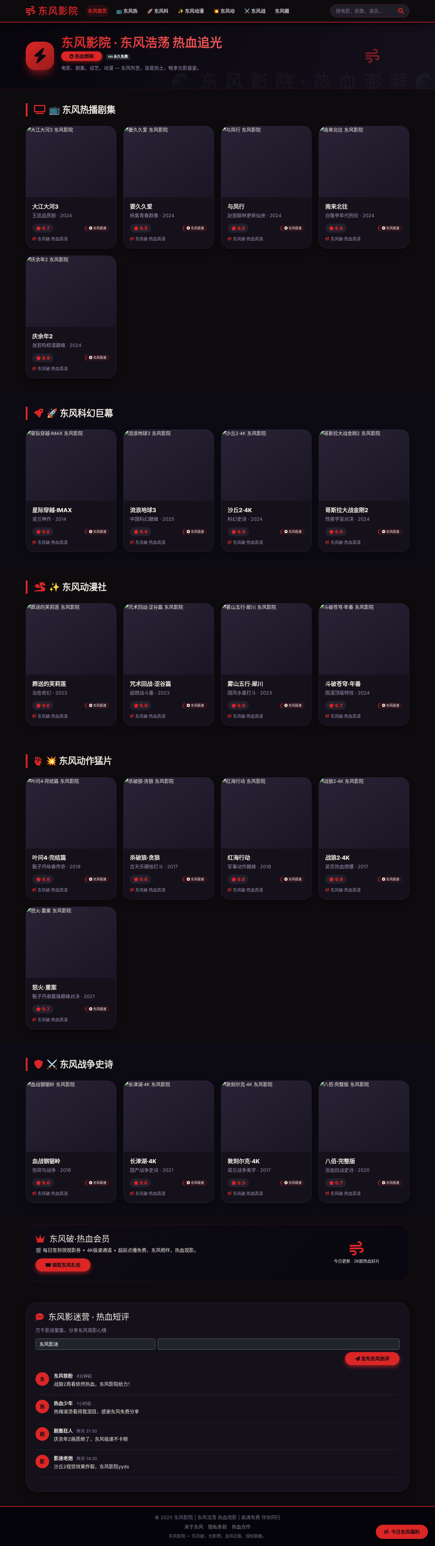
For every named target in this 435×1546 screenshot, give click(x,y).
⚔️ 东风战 (254, 11)
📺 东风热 (127, 11)
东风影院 (57, 11)
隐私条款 (217, 1527)
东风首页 (97, 11)
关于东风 (193, 1527)
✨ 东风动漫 (191, 11)
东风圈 (282, 11)
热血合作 (241, 1527)
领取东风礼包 (65, 1265)
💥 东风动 (224, 11)
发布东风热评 (374, 1359)
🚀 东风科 (157, 11)
